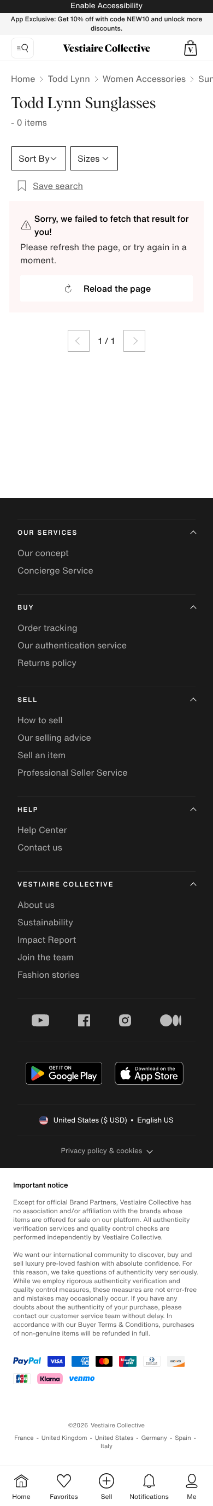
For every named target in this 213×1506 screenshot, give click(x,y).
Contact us (39, 847)
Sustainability (45, 922)
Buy (25, 607)
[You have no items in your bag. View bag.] (190, 48)
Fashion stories (48, 974)
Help (27, 809)
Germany (154, 1438)
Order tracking (47, 627)
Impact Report (46, 939)
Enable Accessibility (106, 5)
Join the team (45, 957)
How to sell (40, 720)
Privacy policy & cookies (102, 1150)
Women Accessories (144, 78)
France (24, 1438)
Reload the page (117, 288)
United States (114, 1438)
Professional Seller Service (72, 772)
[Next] (134, 341)
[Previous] (79, 341)
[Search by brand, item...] (22, 48)
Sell (27, 700)
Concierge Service (55, 570)
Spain (183, 1438)
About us (36, 904)
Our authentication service (72, 645)
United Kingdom (64, 1438)
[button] (190, 48)
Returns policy (46, 662)
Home (23, 78)
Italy (106, 1446)
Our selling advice (54, 737)
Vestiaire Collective (65, 884)
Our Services (47, 533)
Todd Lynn (69, 78)
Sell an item (41, 754)
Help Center (42, 829)
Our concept (43, 552)
